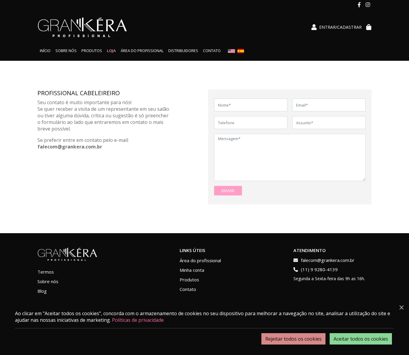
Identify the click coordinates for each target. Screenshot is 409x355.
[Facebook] (359, 4)
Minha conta (192, 270)
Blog (42, 291)
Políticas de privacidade (138, 320)
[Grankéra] (82, 27)
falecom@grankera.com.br (328, 260)
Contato (212, 50)
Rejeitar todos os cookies (293, 339)
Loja (111, 50)
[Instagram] (367, 4)
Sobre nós (66, 50)
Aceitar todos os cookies (361, 339)
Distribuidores (183, 50)
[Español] (240, 50)
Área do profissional (142, 50)
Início (45, 50)
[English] (231, 50)
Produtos (91, 50)
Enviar (228, 190)
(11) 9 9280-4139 (319, 269)
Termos (45, 272)
